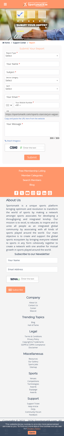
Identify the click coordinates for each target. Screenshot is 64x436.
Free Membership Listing (32, 170)
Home (7, 42)
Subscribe (17, 289)
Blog (32, 184)
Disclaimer (33, 347)
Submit (32, 157)
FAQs (33, 409)
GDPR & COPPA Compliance (33, 344)
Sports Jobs (33, 364)
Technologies (33, 384)
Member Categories (32, 175)
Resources (33, 359)
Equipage (33, 389)
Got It (32, 433)
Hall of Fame (33, 325)
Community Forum (33, 412)
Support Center (19, 42)
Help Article (33, 406)
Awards (33, 386)
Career (33, 308)
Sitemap (33, 367)
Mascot (33, 311)
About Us (33, 302)
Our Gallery (33, 361)
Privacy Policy (34, 429)
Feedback (33, 414)
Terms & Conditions (33, 336)
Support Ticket (33, 403)
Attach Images (13, 141)
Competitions (33, 381)
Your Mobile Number (25, 103)
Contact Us (33, 305)
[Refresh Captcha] (21, 147)
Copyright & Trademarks (33, 342)
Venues (33, 378)
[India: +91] (9, 105)
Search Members (32, 180)
